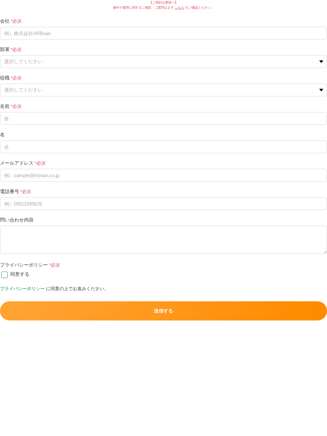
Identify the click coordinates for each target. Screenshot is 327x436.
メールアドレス (17, 163)
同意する (19, 274)
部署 (5, 49)
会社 (5, 21)
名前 (5, 106)
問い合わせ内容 (17, 219)
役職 (5, 77)
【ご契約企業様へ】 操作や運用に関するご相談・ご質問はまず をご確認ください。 (163, 5)
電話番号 (9, 191)
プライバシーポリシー (24, 264)
